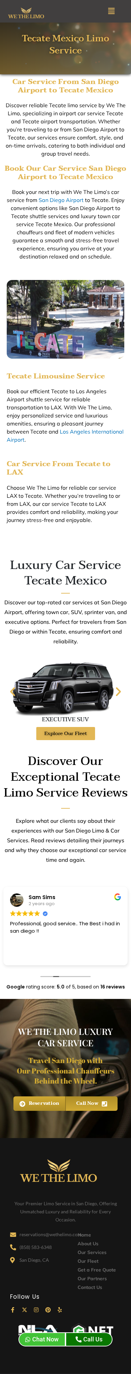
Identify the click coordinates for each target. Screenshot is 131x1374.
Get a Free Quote (97, 1270)
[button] (111, 11)
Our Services (92, 1252)
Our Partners (92, 1279)
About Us (88, 1244)
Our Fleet (88, 1261)
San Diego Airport (61, 200)
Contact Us (90, 1287)
